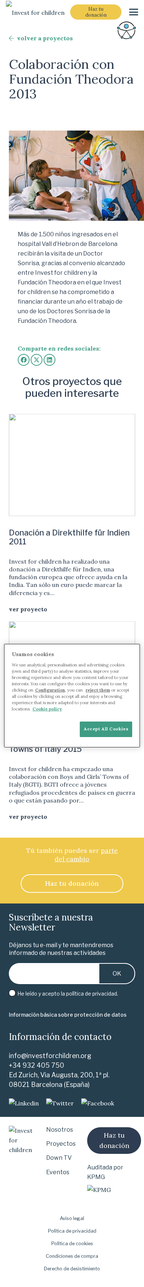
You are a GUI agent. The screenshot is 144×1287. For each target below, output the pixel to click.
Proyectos (61, 1143)
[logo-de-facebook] (97, 1103)
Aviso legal (72, 1218)
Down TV (59, 1157)
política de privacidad (91, 993)
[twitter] (60, 1103)
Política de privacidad (72, 1231)
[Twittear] (36, 360)
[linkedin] (24, 1103)
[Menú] (133, 12)
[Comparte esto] (24, 360)
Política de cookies (72, 1243)
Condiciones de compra (72, 1256)
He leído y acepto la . (67, 993)
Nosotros (59, 1129)
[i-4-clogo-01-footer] (35, 12)
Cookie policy (47, 709)
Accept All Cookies (106, 729)
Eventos (57, 1172)
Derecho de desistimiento (72, 1268)
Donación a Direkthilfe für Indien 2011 (69, 537)
